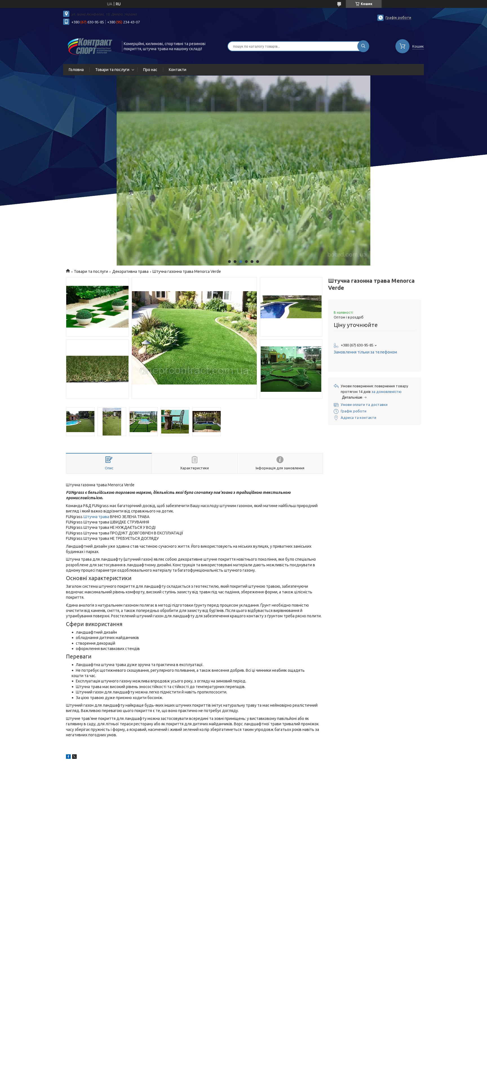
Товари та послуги (112, 70)
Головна (76, 70)
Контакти (177, 70)
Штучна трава (96, 516)
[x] (74, 757)
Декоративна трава (130, 271)
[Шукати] (363, 46)
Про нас (150, 70)
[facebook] (68, 757)
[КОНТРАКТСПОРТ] (90, 46)
